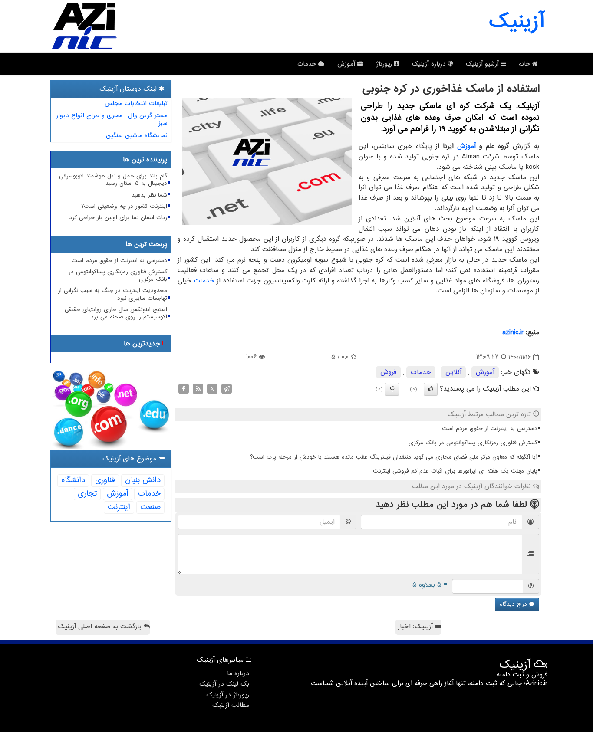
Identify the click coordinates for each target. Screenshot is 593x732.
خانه (525, 64)
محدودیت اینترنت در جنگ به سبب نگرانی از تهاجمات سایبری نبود (112, 294)
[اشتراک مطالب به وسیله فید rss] (198, 389)
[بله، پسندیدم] (431, 389)
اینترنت (119, 507)
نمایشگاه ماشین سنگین (137, 135)
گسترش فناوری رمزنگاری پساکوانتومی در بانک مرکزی (473, 443)
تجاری (87, 493)
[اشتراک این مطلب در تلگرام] (227, 389)
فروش (388, 372)
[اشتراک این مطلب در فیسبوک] (184, 389)
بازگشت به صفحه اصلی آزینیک (101, 626)
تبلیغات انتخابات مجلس (136, 103)
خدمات (307, 64)
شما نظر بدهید (149, 195)
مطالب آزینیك (230, 705)
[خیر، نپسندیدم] (392, 389)
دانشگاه (73, 480)
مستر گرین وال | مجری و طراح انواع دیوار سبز (112, 119)
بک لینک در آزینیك (224, 684)
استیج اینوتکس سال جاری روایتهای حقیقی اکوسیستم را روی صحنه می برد (116, 313)
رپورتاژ (385, 64)
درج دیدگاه (514, 604)
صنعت (150, 507)
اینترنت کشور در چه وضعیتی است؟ (124, 206)
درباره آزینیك (430, 64)
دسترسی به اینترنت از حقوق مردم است (489, 428)
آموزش (347, 64)
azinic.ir (513, 332)
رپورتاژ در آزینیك (227, 694)
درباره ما (238, 673)
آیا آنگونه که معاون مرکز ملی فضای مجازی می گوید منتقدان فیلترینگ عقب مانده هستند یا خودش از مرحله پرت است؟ (393, 457)
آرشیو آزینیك (483, 64)
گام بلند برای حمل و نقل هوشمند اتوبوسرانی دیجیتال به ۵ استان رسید (113, 179)
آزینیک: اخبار (416, 626)
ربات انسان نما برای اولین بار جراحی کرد (118, 217)
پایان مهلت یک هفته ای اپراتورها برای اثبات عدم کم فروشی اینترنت (455, 471)
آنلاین (453, 372)
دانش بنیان (143, 480)
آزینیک (516, 22)
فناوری (105, 480)
